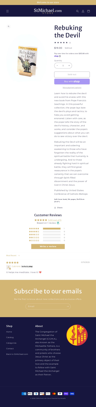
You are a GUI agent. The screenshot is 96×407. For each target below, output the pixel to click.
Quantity (58, 61)
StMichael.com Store (43, 398)
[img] (12, 262)
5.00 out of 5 (54, 220)
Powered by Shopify (59, 398)
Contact (10, 348)
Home (9, 332)
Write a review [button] (48, 246)
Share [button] (59, 207)
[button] (7, 11)
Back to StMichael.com (17, 354)
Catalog (10, 337)
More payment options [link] (72, 87)
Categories (11, 343)
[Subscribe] (67, 306)
